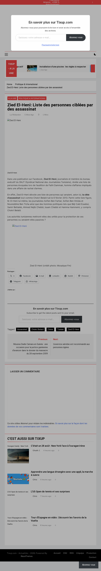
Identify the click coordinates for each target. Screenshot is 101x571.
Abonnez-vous (75, 37)
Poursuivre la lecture (50, 45)
